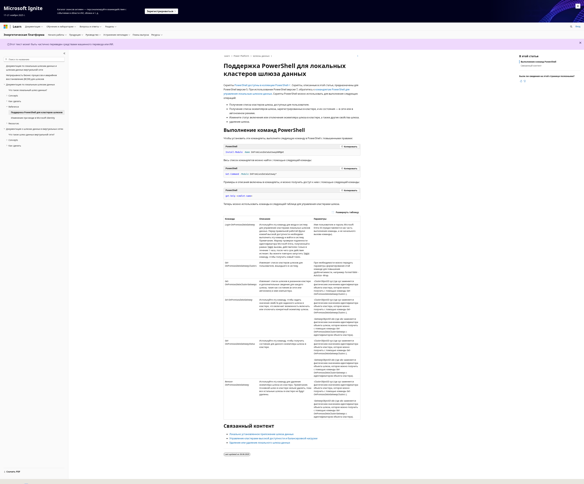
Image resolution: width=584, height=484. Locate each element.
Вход (577, 26)
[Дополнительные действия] (357, 56)
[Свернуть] (64, 53)
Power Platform (241, 55)
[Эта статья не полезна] (525, 81)
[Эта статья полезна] (521, 81)
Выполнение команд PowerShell (538, 61)
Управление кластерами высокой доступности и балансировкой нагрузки (273, 438)
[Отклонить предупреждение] (577, 6)
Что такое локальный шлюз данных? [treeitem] (28, 90)
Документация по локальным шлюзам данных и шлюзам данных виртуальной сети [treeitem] (31, 67)
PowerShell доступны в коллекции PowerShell (261, 85)
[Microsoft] (6, 27)
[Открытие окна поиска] (571, 26)
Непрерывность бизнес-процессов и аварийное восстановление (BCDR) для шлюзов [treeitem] (31, 77)
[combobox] (34, 59)
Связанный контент (531, 65)
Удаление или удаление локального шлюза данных (259, 442)
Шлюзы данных (261, 55)
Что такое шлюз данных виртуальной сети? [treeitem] (31, 134)
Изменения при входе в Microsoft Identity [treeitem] (33, 117)
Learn (227, 55)
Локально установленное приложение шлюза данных (261, 434)
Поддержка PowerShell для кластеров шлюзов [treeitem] (37, 112)
